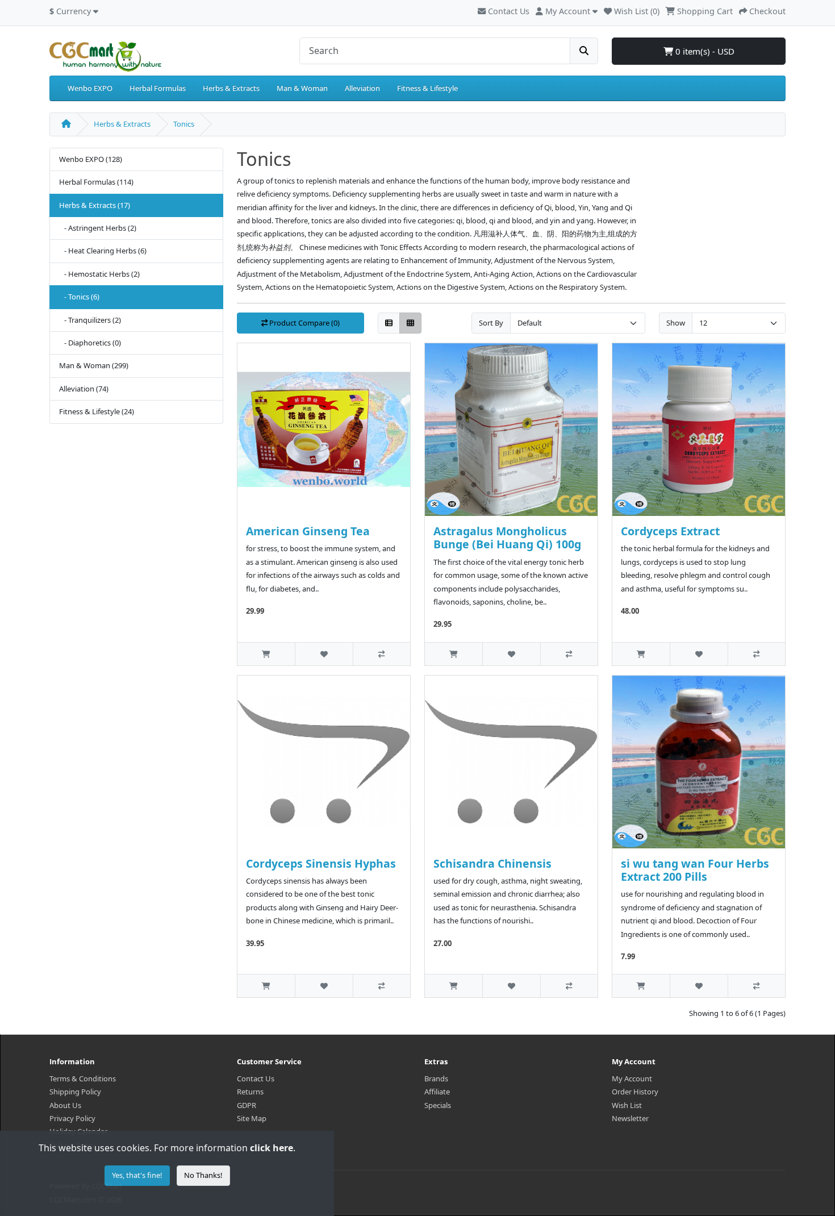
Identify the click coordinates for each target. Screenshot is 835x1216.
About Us (65, 1105)
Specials (437, 1105)
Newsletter (630, 1118)
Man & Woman (302, 88)
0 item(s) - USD (703, 51)
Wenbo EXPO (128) (90, 159)
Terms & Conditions (82, 1078)
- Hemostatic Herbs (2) (99, 274)
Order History (635, 1091)
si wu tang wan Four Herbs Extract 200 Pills (695, 870)
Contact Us (507, 11)
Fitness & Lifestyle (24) (96, 411)
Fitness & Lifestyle (427, 88)
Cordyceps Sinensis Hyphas (321, 863)
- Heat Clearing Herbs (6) (103, 250)
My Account (632, 1078)
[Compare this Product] (381, 653)
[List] (389, 323)
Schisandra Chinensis (492, 863)
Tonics (183, 124)
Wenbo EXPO (90, 88)
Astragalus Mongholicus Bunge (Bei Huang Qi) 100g (507, 537)
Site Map (251, 1118)
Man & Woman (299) (93, 365)
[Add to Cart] (266, 653)
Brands (436, 1078)
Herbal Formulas (158, 88)
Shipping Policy (75, 1091)
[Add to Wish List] (323, 653)
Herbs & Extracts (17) (94, 205)
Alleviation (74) (83, 389)
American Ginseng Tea (308, 531)
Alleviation (362, 88)
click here (271, 1148)
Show (675, 323)
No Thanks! (203, 1175)
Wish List (627, 1105)
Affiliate (437, 1091)
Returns (250, 1091)
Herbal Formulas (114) (96, 182)
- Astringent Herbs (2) (97, 228)
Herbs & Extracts (231, 88)
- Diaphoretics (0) (90, 343)
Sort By (491, 323)
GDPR (246, 1105)
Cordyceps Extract (670, 531)
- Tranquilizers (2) (90, 320)
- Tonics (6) (79, 296)
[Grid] (410, 323)
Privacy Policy (72, 1118)
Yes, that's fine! (137, 1175)
